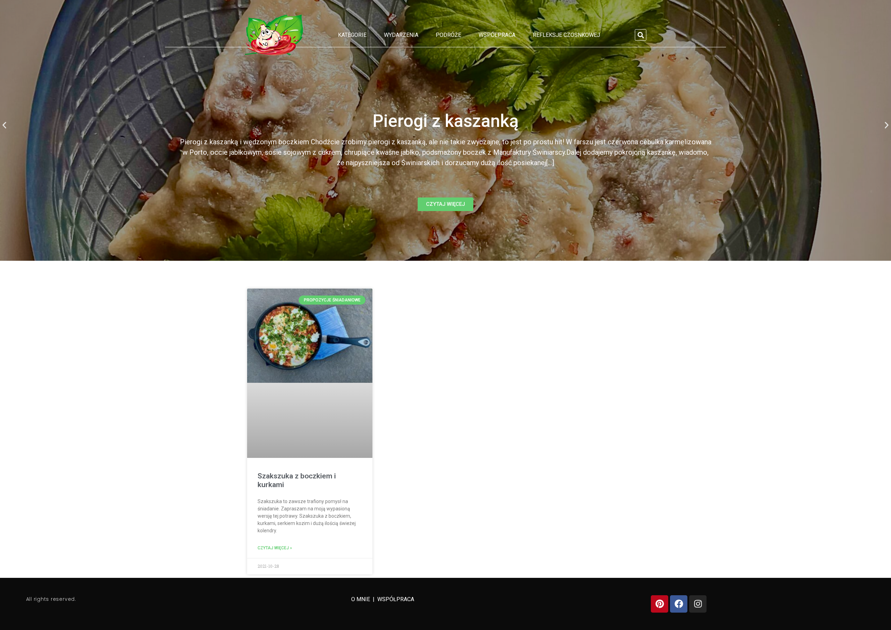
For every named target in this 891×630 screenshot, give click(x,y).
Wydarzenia (401, 35)
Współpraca (497, 35)
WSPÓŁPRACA (395, 599)
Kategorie (352, 35)
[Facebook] (678, 604)
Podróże (448, 35)
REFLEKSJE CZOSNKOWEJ (566, 35)
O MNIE (361, 599)
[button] (640, 35)
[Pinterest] (659, 604)
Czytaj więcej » (275, 548)
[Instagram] (698, 604)
